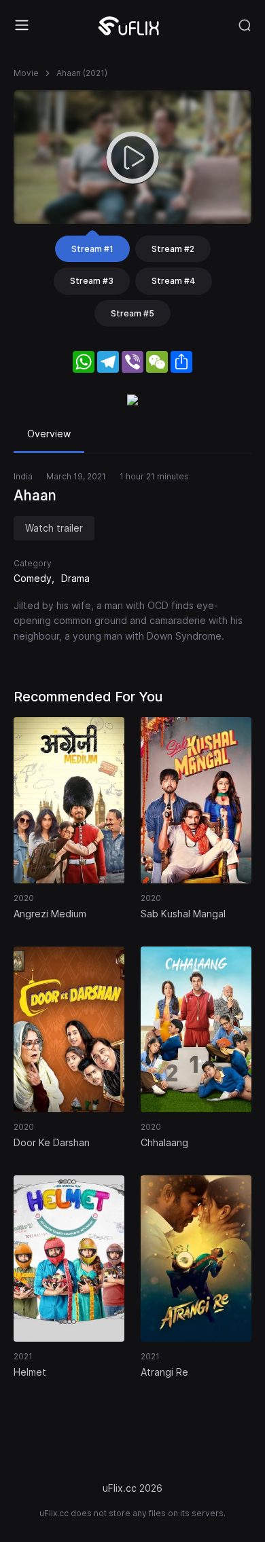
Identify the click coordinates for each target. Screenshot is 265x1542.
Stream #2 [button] (173, 249)
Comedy (33, 578)
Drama (75, 578)
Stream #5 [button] (132, 313)
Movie (26, 73)
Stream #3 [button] (91, 281)
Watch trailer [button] (54, 528)
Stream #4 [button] (174, 281)
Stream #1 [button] (92, 249)
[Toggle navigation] (22, 25)
